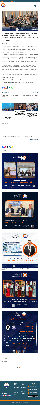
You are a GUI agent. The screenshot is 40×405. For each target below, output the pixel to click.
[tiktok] (4, 395)
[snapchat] (9, 395)
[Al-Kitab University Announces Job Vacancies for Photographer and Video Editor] (20, 332)
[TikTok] (7, 147)
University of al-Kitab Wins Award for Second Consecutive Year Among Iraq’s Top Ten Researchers (20, 113)
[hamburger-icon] (35, 6)
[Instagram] (5, 88)
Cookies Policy (23, 391)
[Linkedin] (9, 88)
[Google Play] (35, 396)
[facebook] (2, 395)
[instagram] (8, 395)
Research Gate (16, 392)
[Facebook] (3, 88)
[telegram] (7, 395)
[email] (16, 1)
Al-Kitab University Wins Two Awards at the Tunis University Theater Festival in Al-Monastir (14, 308)
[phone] (5, 1)
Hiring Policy (23, 396)
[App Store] (30, 396)
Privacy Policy (23, 393)
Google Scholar (16, 390)
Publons (15, 394)
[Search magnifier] (24, 5)
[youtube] (5, 395)
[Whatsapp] (12, 88)
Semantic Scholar (16, 387)
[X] (7, 88)
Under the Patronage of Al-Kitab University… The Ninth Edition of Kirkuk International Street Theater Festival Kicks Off (32, 114)
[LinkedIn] (10, 147)
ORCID (15, 397)
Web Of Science (16, 389)
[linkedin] (11, 395)
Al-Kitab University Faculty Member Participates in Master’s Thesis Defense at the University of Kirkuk (16, 189)
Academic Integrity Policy (23, 388)
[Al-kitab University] (3, 5)
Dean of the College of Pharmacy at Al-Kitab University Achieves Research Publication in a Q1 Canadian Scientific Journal (19, 268)
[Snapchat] (12, 147)
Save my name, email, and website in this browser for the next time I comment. (17, 136)
